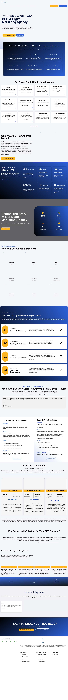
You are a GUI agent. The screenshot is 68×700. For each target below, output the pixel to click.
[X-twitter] (57, 654)
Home (10, 5)
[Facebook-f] (53, 654)
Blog (28, 5)
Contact (31, 5)
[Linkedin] (56, 654)
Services (18, 5)
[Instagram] (54, 654)
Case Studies (23, 5)
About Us (14, 5)
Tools (34, 5)
